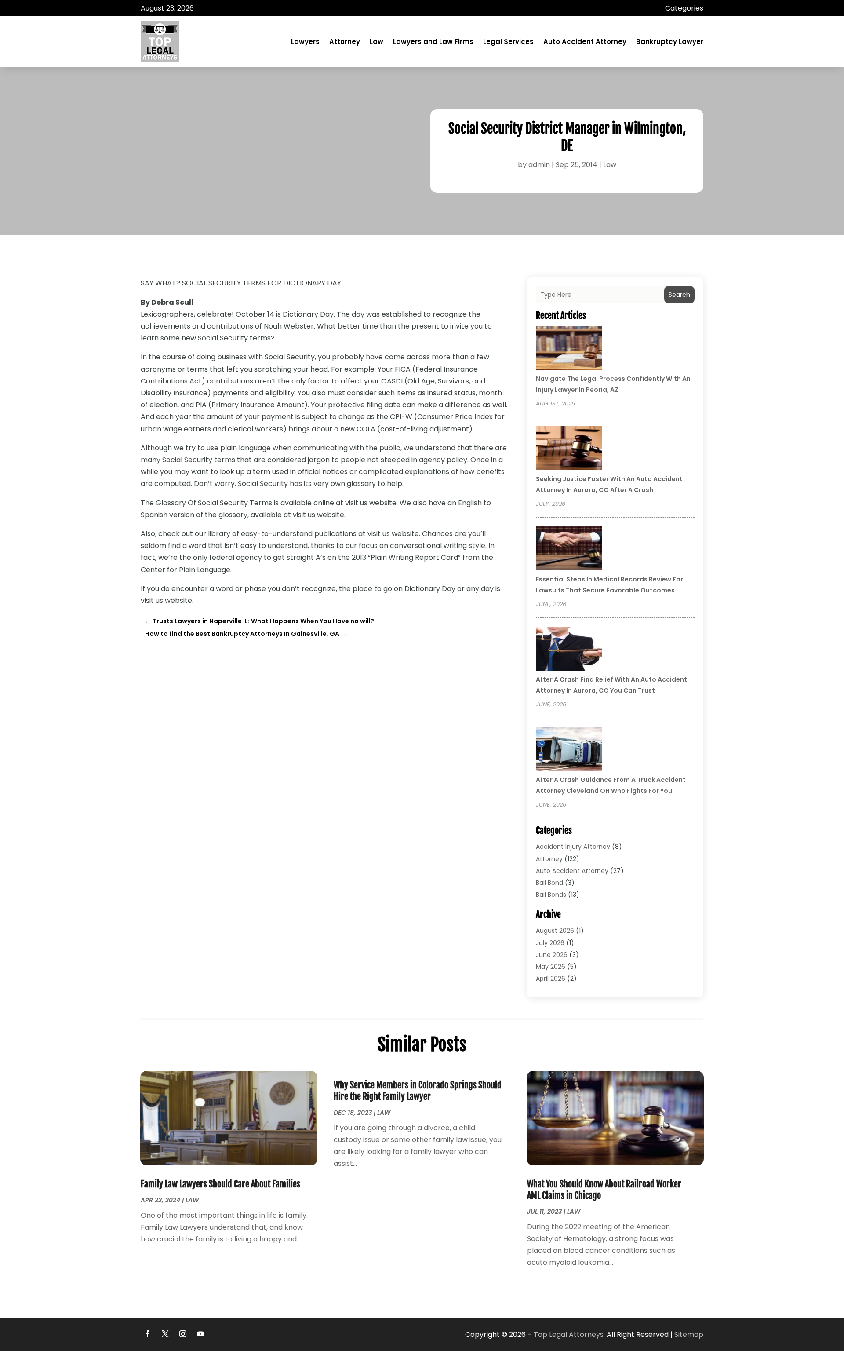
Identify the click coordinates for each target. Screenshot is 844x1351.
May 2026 (550, 966)
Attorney (344, 41)
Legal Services (508, 41)
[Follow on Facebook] (148, 1334)
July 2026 (550, 942)
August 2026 (555, 930)
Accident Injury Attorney (573, 846)
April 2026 (550, 978)
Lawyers (305, 41)
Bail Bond (549, 882)
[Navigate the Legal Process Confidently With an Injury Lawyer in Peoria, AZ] (569, 349)
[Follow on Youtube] (200, 1334)
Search (679, 294)
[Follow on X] (165, 1334)
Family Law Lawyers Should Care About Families (220, 1184)
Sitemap (688, 1334)
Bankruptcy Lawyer (669, 41)
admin (539, 165)
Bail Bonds (551, 894)
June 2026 (552, 954)
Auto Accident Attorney (584, 41)
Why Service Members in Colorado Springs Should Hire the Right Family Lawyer (418, 1091)
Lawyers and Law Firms (433, 41)
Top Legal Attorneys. (569, 1334)
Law (376, 41)
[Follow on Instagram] (183, 1334)
